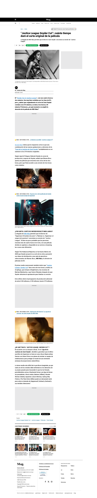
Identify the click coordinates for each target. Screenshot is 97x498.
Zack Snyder (50, 420)
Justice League (36, 420)
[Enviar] (15, 23)
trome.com (51, 493)
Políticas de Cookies (44, 469)
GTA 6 (51, 23)
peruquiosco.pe (68, 493)
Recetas (73, 478)
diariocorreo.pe (59, 493)
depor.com (44, 493)
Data (72, 470)
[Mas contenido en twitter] (48, 481)
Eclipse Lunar (56, 23)
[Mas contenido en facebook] (45, 481)
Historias (63, 482)
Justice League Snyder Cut (23, 420)
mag (75, 493)
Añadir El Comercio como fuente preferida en (63, 29)
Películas (43, 420)
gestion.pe (38, 493)
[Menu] (16, 19)
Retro (72, 474)
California (38, 23)
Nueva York (47, 23)
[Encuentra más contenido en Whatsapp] (22, 45)
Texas (42, 23)
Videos (72, 465)
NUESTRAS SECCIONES (65, 463)
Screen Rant (19, 145)
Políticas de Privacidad (44, 466)
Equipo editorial (20, 467)
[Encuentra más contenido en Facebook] (16, 45)
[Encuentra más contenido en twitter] (19, 45)
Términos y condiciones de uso (46, 463)
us (61, 470)
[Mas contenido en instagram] (51, 481)
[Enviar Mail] (16, 90)
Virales (62, 478)
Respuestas (64, 465)
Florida (33, 23)
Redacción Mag (21, 90)
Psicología (63, 23)
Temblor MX (68, 23)
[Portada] (20, 466)
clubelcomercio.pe (29, 493)
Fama (62, 474)
